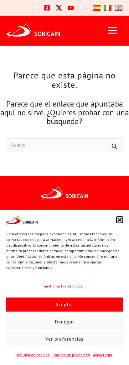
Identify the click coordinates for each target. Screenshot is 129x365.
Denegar (64, 322)
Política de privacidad (71, 354)
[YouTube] (71, 8)
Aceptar (64, 305)
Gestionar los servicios (63, 286)
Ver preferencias (64, 339)
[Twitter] (59, 8)
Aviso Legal (102, 354)
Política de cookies (33, 354)
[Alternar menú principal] (112, 30)
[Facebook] (47, 8)
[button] (119, 220)
